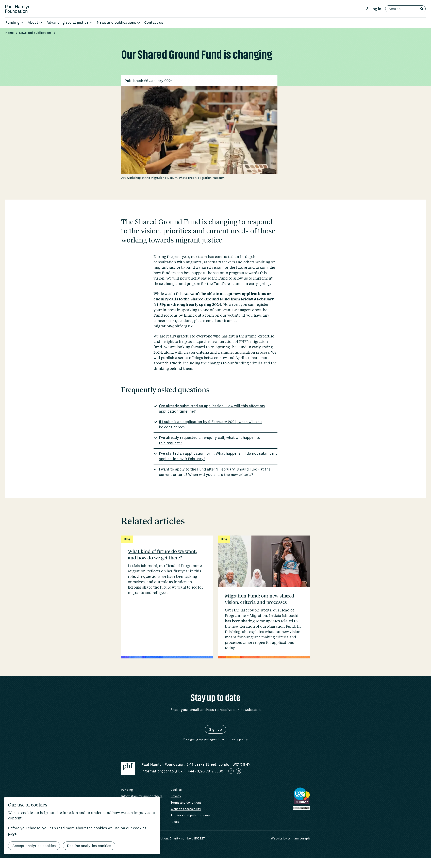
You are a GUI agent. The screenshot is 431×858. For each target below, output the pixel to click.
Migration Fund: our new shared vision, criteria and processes (259, 598)
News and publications (35, 33)
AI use (175, 822)
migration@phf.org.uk (173, 325)
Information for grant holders (141, 796)
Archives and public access (190, 815)
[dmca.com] (301, 808)
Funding (127, 790)
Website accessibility (186, 809)
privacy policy (238, 739)
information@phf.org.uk (162, 771)
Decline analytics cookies (89, 845)
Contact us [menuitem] (153, 22)
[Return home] (17, 9)
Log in (376, 8)
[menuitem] (14, 23)
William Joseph (299, 838)
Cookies (176, 790)
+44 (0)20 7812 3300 (205, 771)
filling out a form (199, 315)
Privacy (176, 796)
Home (9, 33)
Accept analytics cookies (34, 845)
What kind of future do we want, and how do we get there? (162, 554)
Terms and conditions (186, 802)
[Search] (422, 8)
